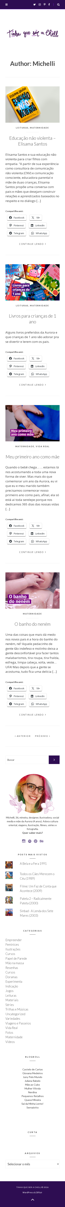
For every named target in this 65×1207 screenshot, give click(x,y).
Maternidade (39, 127)
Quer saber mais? (32, 832)
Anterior (23, 736)
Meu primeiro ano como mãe (32, 456)
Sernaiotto (33, 1107)
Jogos (9, 991)
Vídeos (10, 1042)
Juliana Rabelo (32, 1080)
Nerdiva (32, 1092)
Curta (33, 1132)
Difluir (39, 1192)
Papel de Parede (16, 958)
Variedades (12, 1018)
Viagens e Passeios (18, 1023)
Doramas (11, 977)
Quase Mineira (32, 1099)
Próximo (42, 736)
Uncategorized (15, 1014)
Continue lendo (31, 244)
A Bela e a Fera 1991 (33, 863)
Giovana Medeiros (32, 1073)
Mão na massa (14, 963)
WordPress (28, 1192)
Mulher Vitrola (33, 1088)
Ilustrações (12, 949)
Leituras (22, 127)
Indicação (11, 986)
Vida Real (43, 446)
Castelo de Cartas (32, 1069)
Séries (9, 1005)
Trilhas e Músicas (16, 1009)
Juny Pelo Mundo (32, 1077)
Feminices (12, 944)
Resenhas (11, 968)
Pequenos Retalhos (32, 1096)
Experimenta (13, 981)
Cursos (10, 954)
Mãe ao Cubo (32, 1084)
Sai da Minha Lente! (32, 1103)
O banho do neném (32, 624)
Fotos (9, 1032)
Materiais (11, 1000)
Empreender (13, 940)
